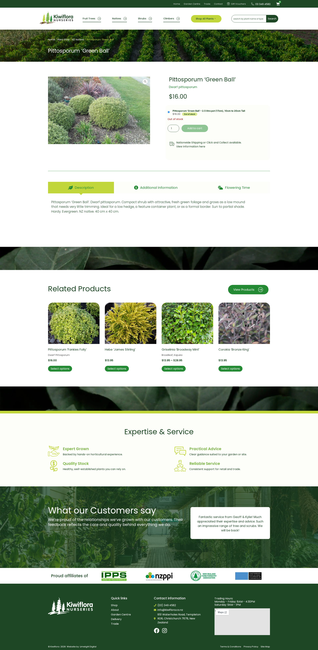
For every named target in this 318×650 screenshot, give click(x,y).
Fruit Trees (89, 18)
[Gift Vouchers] (228, 3)
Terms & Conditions (230, 646)
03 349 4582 (262, 4)
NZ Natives (78, 39)
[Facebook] (156, 630)
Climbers (168, 18)
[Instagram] (164, 630)
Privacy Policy (251, 646)
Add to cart (194, 128)
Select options (60, 369)
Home (51, 39)
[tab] (81, 187)
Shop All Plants (205, 18)
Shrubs (142, 18)
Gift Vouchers (238, 3)
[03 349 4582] (252, 3)
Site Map (265, 646)
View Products (243, 290)
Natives (116, 18)
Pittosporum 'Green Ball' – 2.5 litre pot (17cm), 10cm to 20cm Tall (209, 111)
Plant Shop (63, 39)
